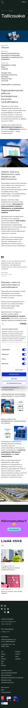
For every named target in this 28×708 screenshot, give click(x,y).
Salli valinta (14, 378)
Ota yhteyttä (14, 529)
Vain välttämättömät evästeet (14, 383)
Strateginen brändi (6, 670)
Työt (6, 10)
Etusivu (2, 10)
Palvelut (3, 654)
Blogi (2, 656)
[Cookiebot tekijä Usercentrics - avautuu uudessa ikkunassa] (20, 324)
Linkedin (17, 654)
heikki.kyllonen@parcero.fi (8, 621)
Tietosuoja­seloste (6, 692)
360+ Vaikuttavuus (6, 675)
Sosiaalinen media (6, 680)
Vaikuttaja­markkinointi (7, 682)
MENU (23, 2)
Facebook (17, 651)
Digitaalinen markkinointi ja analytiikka (12, 677)
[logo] (14, 609)
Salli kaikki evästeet (14, 374)
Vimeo (17, 656)
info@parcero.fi (5, 631)
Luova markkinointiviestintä (9, 672)
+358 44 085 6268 (6, 624)
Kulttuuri (3, 658)
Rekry (2, 661)
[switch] (24, 354)
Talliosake (11, 10)
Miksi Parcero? (5, 687)
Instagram (18, 658)
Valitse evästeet (19, 369)
